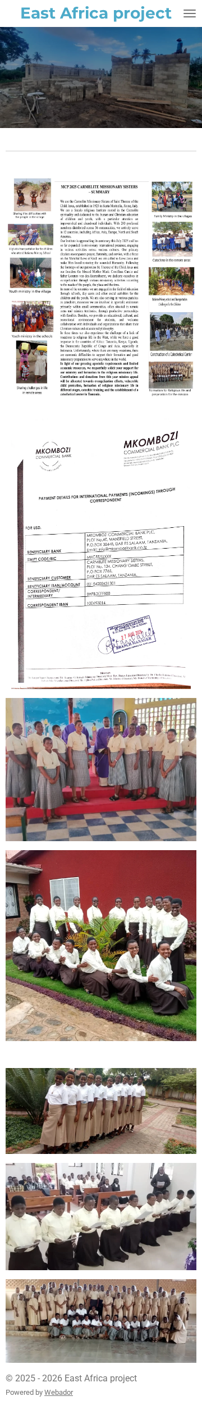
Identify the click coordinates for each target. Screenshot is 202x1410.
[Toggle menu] (189, 13)
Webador (58, 1392)
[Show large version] (101, 286)
